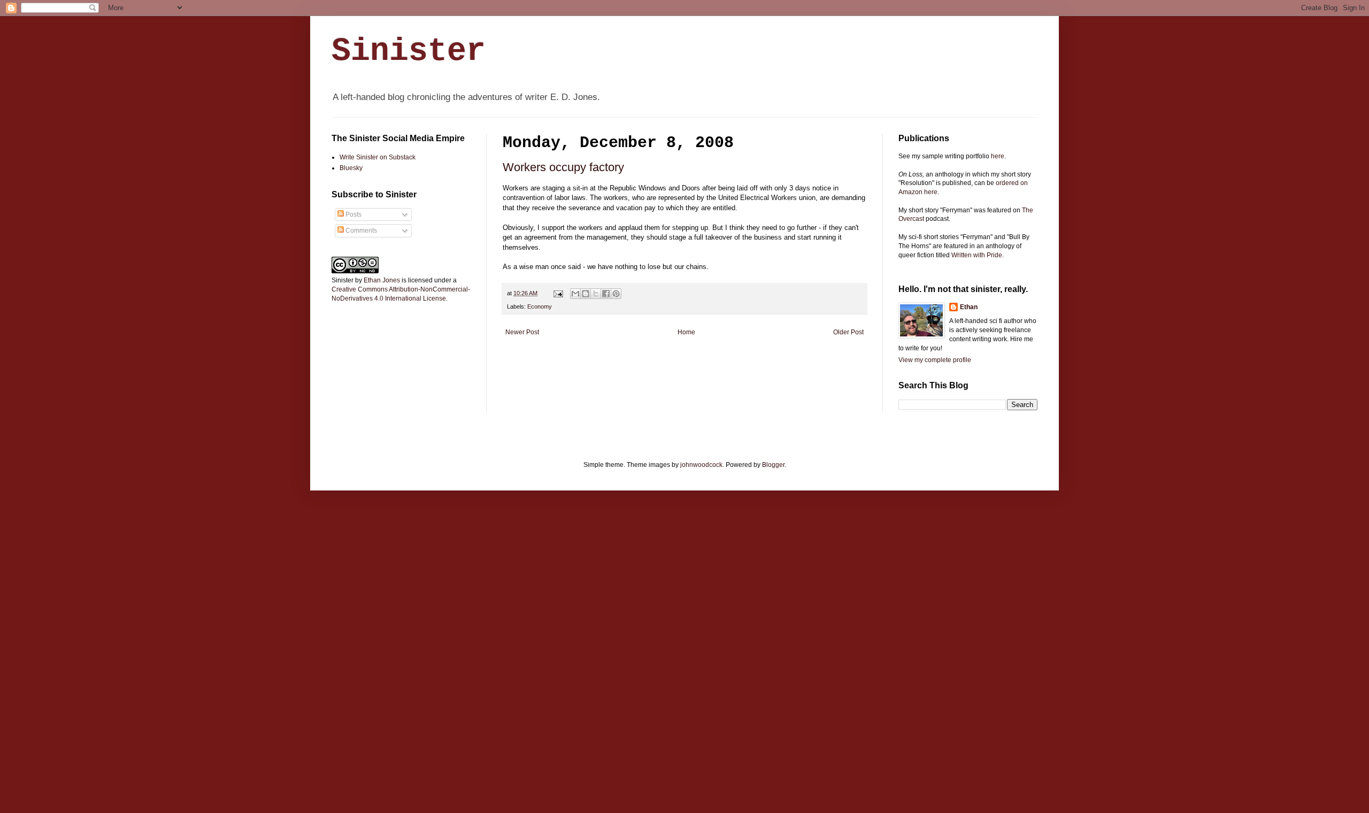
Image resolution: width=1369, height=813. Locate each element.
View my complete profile (934, 360)
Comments (360, 230)
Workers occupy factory (563, 167)
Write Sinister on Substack (378, 157)
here (997, 156)
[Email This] (575, 293)
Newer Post (522, 332)
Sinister (409, 51)
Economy (539, 306)
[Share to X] (595, 293)
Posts (353, 214)
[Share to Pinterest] (616, 293)
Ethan (969, 307)
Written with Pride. (977, 255)
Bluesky (351, 168)
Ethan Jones (382, 280)
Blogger (773, 465)
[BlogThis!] (585, 293)
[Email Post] (558, 293)
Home (686, 332)
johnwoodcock (701, 465)
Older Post (848, 332)
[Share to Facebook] (606, 293)
